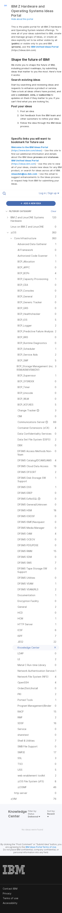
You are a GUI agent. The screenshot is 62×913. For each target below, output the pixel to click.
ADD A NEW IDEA (32, 203)
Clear (53, 211)
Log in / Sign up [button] (48, 193)
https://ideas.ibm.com (23, 163)
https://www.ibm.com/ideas (27, 150)
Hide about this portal (22, 19)
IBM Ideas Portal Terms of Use (40, 847)
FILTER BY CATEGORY (20, 211)
